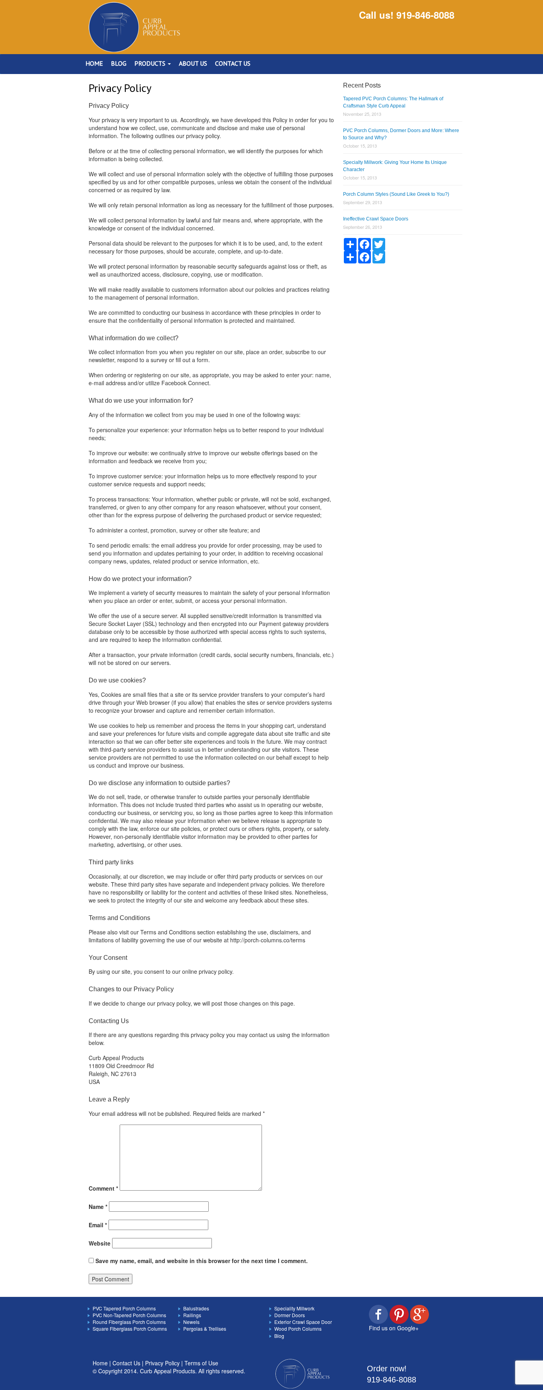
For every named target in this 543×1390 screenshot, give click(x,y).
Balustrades (196, 1308)
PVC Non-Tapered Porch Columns (129, 1315)
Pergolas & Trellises (204, 1328)
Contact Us (126, 1363)
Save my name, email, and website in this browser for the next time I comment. (201, 1261)
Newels (191, 1321)
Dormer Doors (289, 1315)
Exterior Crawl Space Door (303, 1321)
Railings (192, 1315)
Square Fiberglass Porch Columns (130, 1328)
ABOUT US (193, 63)
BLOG (118, 63)
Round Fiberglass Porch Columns (129, 1321)
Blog (279, 1335)
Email (98, 1225)
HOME (94, 63)
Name (98, 1207)
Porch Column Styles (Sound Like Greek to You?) (396, 194)
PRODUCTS (150, 63)
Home (100, 1363)
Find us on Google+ (394, 1328)
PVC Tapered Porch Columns (124, 1308)
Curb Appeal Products (167, 1371)
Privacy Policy (162, 1363)
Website (100, 1243)
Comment (103, 1188)
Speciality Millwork (294, 1308)
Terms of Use (201, 1363)
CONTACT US (232, 63)
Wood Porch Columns (298, 1328)
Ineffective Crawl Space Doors (375, 219)
